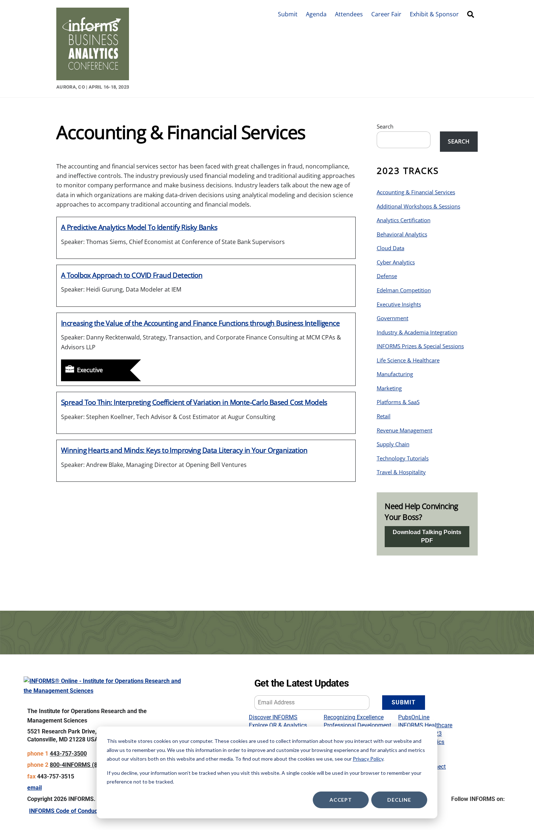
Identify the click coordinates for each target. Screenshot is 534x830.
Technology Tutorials (403, 458)
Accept (340, 800)
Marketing (389, 388)
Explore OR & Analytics (278, 725)
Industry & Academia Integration (417, 332)
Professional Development (357, 725)
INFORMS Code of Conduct (64, 810)
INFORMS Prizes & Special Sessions (420, 346)
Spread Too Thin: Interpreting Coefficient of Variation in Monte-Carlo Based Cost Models (194, 402)
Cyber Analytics (396, 262)
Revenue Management (404, 430)
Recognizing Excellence (354, 717)
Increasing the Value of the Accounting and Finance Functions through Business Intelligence (200, 323)
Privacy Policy (368, 759)
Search (385, 126)
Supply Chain (393, 444)
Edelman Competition (404, 290)
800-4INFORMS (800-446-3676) (91, 764)
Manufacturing (395, 374)
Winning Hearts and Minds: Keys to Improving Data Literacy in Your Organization (184, 450)
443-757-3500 (68, 753)
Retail (384, 416)
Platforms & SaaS (398, 402)
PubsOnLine (413, 717)
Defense (387, 276)
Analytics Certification (403, 220)
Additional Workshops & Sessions (418, 206)
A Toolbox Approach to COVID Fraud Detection (131, 275)
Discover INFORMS (273, 717)
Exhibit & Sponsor (434, 14)
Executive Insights (399, 304)
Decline (399, 800)
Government (392, 318)
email (34, 787)
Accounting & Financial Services (416, 192)
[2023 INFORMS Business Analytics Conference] (92, 76)
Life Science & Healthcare (408, 360)
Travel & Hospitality (401, 472)
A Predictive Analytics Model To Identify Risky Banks (139, 227)
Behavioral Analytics (402, 234)
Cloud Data (390, 248)
